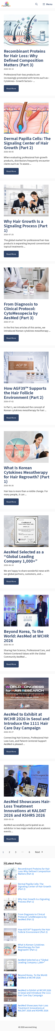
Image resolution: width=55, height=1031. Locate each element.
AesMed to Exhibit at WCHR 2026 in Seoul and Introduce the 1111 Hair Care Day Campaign (27, 720)
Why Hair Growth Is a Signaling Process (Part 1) (25, 225)
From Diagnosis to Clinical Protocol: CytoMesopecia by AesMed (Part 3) (21, 310)
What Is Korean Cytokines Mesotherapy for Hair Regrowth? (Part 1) (26, 474)
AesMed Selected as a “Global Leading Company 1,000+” (24, 556)
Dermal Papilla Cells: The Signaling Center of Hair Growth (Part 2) (27, 143)
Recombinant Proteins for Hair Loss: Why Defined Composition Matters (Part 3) (24, 57)
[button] (36, 4)
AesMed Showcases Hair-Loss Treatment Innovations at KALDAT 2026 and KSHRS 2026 (27, 808)
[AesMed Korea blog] (6, 4)
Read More (11, 88)
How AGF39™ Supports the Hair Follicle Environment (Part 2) (25, 392)
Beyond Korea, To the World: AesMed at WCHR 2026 (26, 635)
